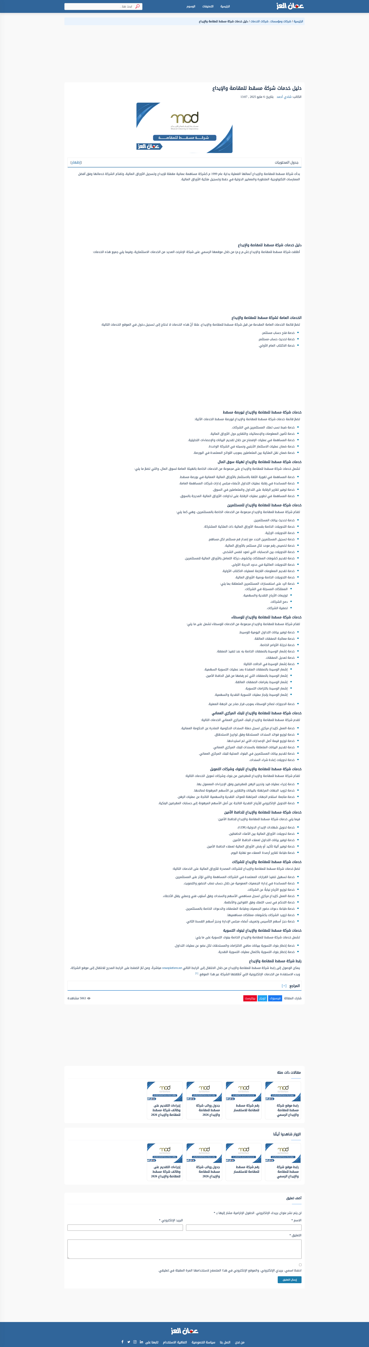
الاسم (296, 1220)
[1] (196, 973)
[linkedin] (141, 1342)
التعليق (295, 1235)
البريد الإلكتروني (171, 1220)
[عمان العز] (290, 6)
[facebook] (122, 1342)
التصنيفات (208, 6)
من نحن (240, 1342)
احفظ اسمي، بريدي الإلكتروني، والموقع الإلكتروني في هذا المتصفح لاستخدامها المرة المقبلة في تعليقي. (230, 1270)
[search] (136, 6)
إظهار (76, 162)
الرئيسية (225, 6)
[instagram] (135, 1342)
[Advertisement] (189, 55)
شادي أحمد (284, 97)
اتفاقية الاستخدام (175, 1342)
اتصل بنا (225, 1342)
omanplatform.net (172, 968)
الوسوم (191, 6)
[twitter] (128, 1342)
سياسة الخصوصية (203, 1342)
